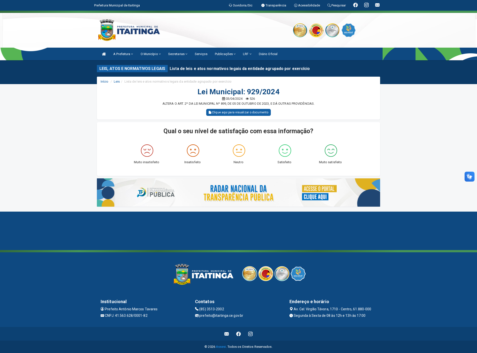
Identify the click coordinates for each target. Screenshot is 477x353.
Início (105, 81)
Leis (117, 81)
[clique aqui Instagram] (250, 333)
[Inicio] (103, 54)
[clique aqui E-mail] (226, 333)
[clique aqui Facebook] (238, 333)
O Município (150, 54)
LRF (246, 54)
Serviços (201, 54)
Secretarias (176, 54)
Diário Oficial (268, 54)
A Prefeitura (122, 54)
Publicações (224, 54)
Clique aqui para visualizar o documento (239, 112)
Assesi (221, 347)
